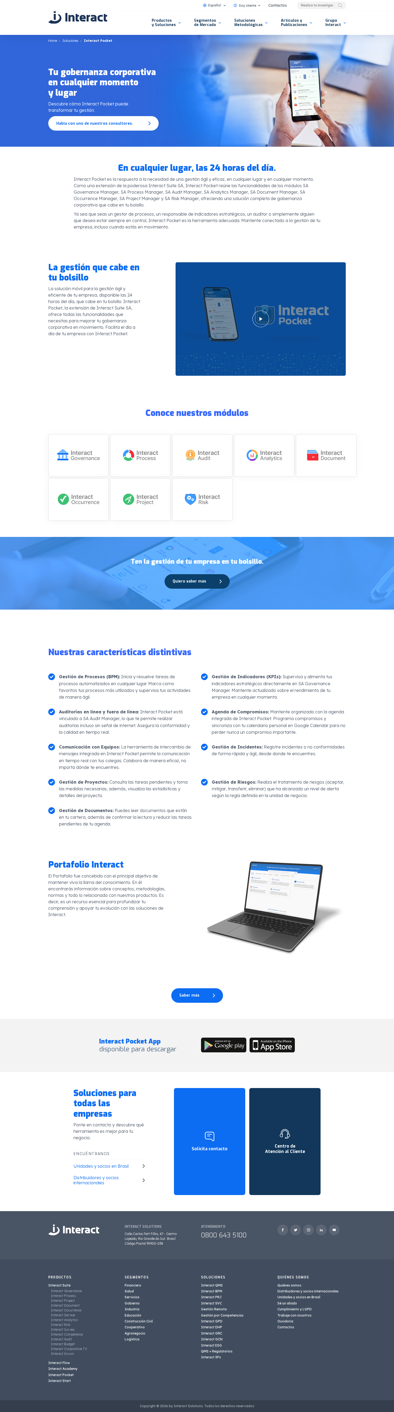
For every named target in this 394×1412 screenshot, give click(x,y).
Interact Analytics (64, 1320)
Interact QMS (212, 1285)
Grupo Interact (333, 22)
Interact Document (65, 1305)
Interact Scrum (62, 1354)
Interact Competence (67, 1334)
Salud (129, 1291)
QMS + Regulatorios (216, 1351)
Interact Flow (59, 1363)
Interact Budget (63, 1344)
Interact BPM (211, 1291)
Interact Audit (61, 1339)
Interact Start (59, 1381)
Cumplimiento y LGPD (294, 1309)
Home (52, 41)
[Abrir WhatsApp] (381, 1398)
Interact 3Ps (211, 1357)
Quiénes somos (289, 1285)
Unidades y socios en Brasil (298, 1297)
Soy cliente (247, 5)
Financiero (133, 1285)
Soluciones (70, 41)
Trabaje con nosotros (294, 1315)
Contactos (277, 5)
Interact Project (63, 1301)
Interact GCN (211, 1339)
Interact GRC (211, 1333)
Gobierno (132, 1303)
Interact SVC (211, 1303)
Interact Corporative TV (69, 1349)
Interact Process (63, 1296)
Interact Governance (66, 1291)
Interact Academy (62, 1369)
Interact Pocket (61, 1375)
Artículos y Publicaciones (294, 22)
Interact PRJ (211, 1297)
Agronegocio (135, 1333)
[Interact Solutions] (77, 17)
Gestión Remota (214, 1309)
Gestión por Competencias (222, 1315)
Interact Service (63, 1315)
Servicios (132, 1297)
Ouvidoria (285, 1321)
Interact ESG (211, 1345)
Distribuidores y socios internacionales (308, 1291)
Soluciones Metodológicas (248, 22)
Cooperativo (135, 1327)
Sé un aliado (287, 1303)
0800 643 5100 (224, 1235)
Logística (132, 1339)
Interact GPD (211, 1321)
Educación (133, 1315)
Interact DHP (211, 1327)
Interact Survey (63, 1330)
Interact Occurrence (66, 1310)
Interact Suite (59, 1285)
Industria (132, 1309)
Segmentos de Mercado (205, 22)
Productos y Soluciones (164, 22)
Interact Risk (60, 1325)
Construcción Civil (139, 1321)
